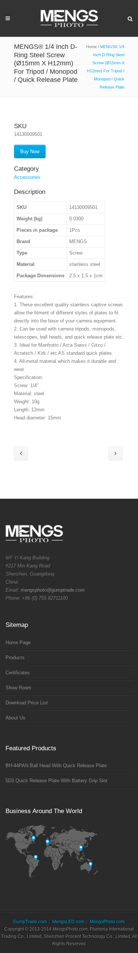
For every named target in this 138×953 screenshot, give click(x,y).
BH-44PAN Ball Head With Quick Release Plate (56, 765)
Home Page (18, 642)
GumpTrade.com (30, 921)
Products (15, 657)
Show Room (18, 687)
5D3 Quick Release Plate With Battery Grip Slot (56, 780)
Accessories (27, 177)
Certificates (18, 672)
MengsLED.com (68, 921)
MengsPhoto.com (107, 921)
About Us (15, 718)
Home (91, 46)
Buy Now (29, 151)
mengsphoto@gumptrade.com (53, 590)
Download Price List (27, 702)
